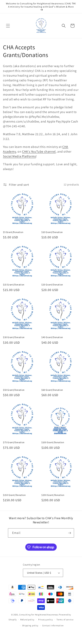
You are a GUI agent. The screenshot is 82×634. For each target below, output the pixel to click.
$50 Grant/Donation (14, 389)
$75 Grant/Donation (14, 442)
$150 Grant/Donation (14, 494)
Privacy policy (45, 619)
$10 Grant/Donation (52, 232)
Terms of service (65, 619)
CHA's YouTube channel (39, 151)
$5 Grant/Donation (13, 232)
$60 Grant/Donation (52, 389)
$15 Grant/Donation (13, 284)
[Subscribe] (69, 533)
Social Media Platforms (19, 156)
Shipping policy (30, 625)
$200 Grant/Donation (52, 494)
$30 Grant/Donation (14, 337)
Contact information (53, 625)
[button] (8, 25)
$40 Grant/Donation (52, 337)
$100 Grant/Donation (52, 442)
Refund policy (27, 619)
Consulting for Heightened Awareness (39, 614)
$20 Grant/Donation (52, 284)
